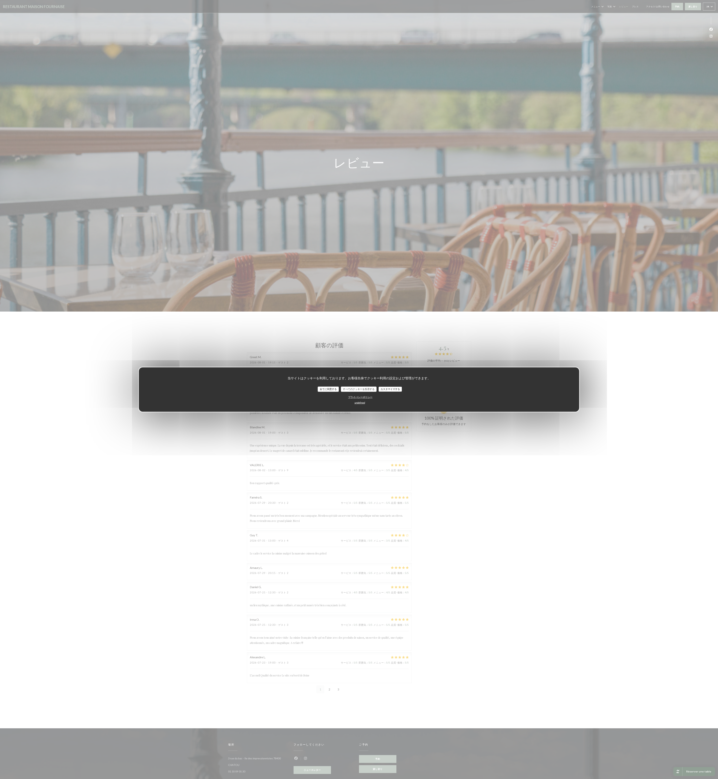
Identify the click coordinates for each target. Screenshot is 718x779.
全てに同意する (328, 389)
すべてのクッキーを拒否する (359, 389)
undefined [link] (360, 402)
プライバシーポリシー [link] (360, 397)
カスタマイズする (390, 389)
